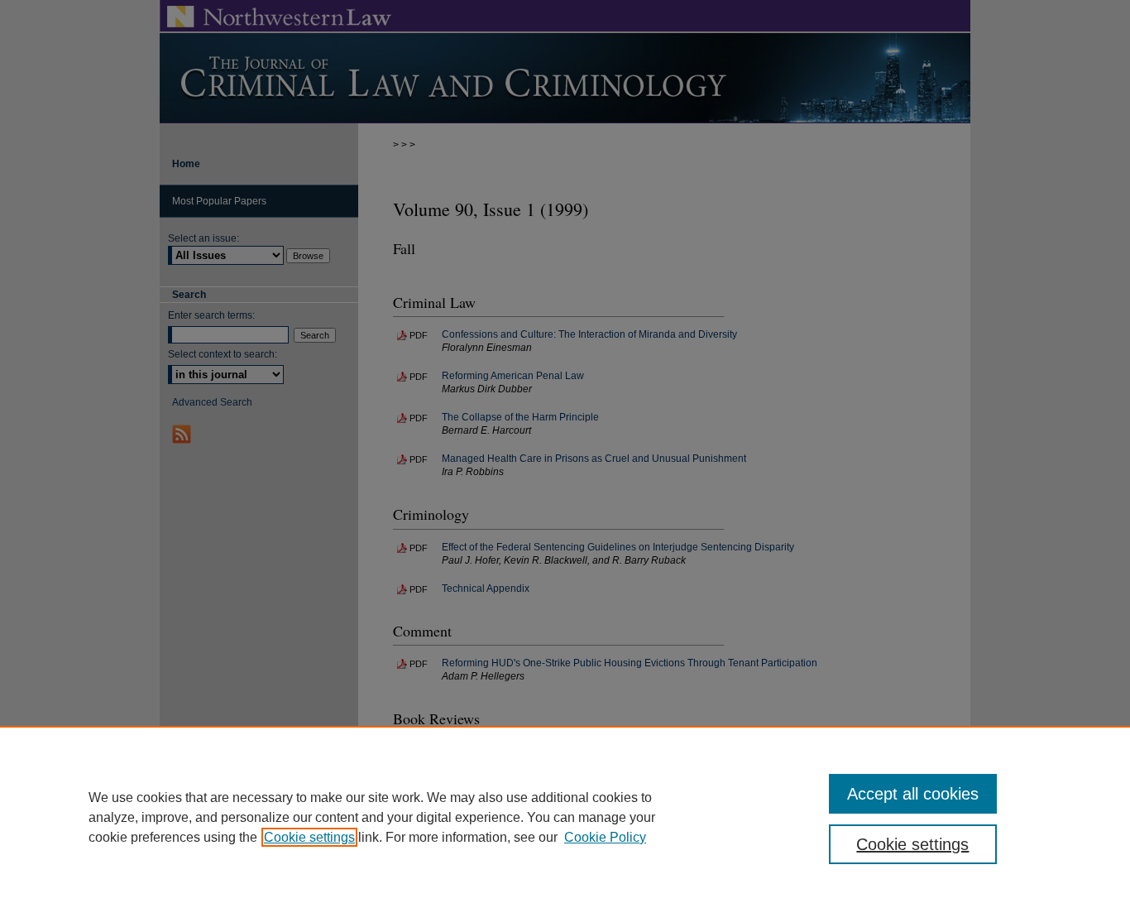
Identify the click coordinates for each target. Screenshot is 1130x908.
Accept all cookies (913, 794)
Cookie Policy (605, 837)
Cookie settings (309, 837)
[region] (565, 817)
